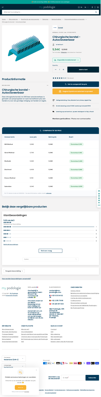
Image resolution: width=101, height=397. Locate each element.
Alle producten (13, 19)
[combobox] (49, 12)
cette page (48, 193)
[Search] (93, 12)
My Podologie (14, 293)
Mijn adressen (55, 339)
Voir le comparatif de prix (75, 84)
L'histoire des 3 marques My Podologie (34, 337)
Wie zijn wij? (25, 329)
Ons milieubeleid (27, 332)
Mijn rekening (55, 334)
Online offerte (72, 291)
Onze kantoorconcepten (76, 296)
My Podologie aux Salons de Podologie (34, 339)
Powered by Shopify (12, 295)
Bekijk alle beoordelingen (11, 244)
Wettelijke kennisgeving (86, 390)
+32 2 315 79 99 (55, 300)
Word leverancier (8, 329)
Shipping (62, 52)
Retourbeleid (6, 339)
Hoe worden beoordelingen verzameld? (16, 279)
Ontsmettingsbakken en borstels (74, 19)
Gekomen (45, 19)
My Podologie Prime (74, 308)
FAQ (22, 342)
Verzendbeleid (47, 390)
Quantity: (54, 65)
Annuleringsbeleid (49, 393)
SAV (52, 332)
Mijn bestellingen (56, 337)
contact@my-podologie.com (53, 291)
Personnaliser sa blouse (76, 303)
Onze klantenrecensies (9, 342)
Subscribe (89, 378)
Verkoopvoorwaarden (71, 390)
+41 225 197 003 (56, 304)
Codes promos (73, 300)
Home (4, 19)
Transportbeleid (7, 334)
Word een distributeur (9, 332)
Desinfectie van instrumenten (30, 19)
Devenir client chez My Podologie (62, 342)
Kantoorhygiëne (56, 19)
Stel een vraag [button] (44, 251)
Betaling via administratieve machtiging (82, 293)
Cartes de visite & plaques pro (78, 298)
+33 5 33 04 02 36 (54, 296)
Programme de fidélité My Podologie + (81, 305)
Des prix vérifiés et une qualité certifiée (34, 334)
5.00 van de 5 (9, 220)
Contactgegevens (58, 390)
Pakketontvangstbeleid (10, 337)
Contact (54, 329)
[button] (3, 7)
